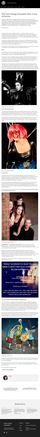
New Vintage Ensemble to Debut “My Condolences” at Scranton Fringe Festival (32, 410)
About (20, 425)
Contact (20, 430)
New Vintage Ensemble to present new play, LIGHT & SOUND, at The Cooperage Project (19, 411)
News (20, 427)
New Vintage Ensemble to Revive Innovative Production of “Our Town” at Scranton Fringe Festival (7, 411)
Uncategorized (4, 12)
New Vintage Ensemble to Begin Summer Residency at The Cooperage (29, 389)
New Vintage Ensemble (12, 2)
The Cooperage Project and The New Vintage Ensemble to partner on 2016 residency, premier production (10, 389)
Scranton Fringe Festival (16, 244)
